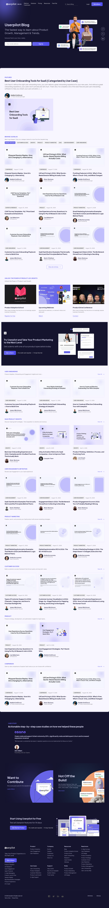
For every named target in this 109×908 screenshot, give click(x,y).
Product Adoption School (71, 851)
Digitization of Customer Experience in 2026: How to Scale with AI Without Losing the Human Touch (88, 601)
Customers (27, 5)
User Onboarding (81, 142)
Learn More (11, 789)
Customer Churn (85, 859)
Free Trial (54, 3)
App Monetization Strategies (12, 879)
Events (49, 849)
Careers (49, 851)
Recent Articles (10, 142)
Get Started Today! (18, 828)
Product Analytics (35, 849)
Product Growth (68, 868)
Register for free (10, 316)
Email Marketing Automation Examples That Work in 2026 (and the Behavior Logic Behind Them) (88, 213)
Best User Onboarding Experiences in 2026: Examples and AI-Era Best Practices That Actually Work (20, 454)
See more (61, 790)
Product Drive (68, 853)
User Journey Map (86, 870)
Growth (32, 142)
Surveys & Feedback (11, 207)
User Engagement (69, 142)
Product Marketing (50, 142)
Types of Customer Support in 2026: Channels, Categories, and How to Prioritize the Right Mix (18, 601)
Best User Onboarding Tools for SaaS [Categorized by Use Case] (41, 80)
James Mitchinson (15, 258)
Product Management (70, 873)
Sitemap (66, 862)
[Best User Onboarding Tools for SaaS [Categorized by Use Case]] (29, 130)
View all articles (53, 267)
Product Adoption (9, 864)
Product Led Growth (35, 875)
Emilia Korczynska (84, 220)
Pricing (40, 3)
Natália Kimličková (15, 179)
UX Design (67, 875)
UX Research (8, 866)
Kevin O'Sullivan (49, 258)
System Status (51, 873)
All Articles (90, 895)
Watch (41, 316)
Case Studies (68, 859)
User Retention (85, 862)
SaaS (60, 142)
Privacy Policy (15, 897)
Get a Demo (97, 4)
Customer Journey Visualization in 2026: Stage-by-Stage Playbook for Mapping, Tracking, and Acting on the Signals (54, 601)
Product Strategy (86, 857)
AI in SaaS (7, 883)
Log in (88, 4)
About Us (49, 857)
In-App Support (34, 877)
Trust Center (50, 875)
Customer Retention (35, 873)
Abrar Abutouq (48, 179)
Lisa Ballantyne (14, 217)
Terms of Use (7, 897)
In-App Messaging (10, 873)
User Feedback (34, 853)
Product (40, 142)
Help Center (50, 868)
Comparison (8, 169)
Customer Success (22, 142)
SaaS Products (9, 871)
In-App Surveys (85, 849)
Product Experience (10, 881)
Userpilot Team (48, 458)
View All (100, 374)
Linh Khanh (81, 458)
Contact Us (50, 855)
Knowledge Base (9, 862)
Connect (75, 316)
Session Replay (9, 877)
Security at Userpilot (52, 870)
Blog (65, 849)
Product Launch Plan (10, 875)
